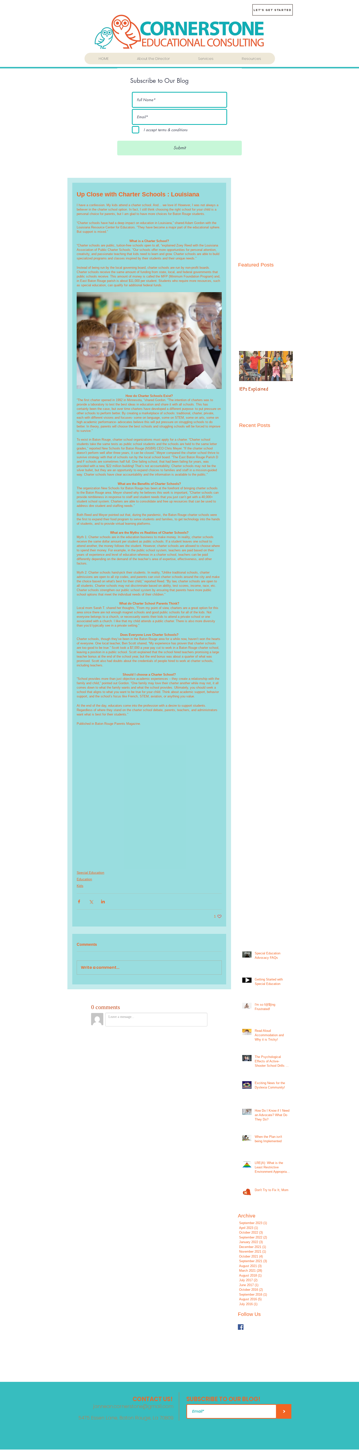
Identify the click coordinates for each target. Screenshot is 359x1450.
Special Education (90, 872)
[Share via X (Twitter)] (91, 901)
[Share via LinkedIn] (103, 901)
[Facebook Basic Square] (240, 1327)
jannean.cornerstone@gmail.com (133, 1406)
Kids (80, 886)
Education (84, 879)
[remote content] (149, 793)
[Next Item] (285, 366)
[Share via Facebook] (79, 901)
